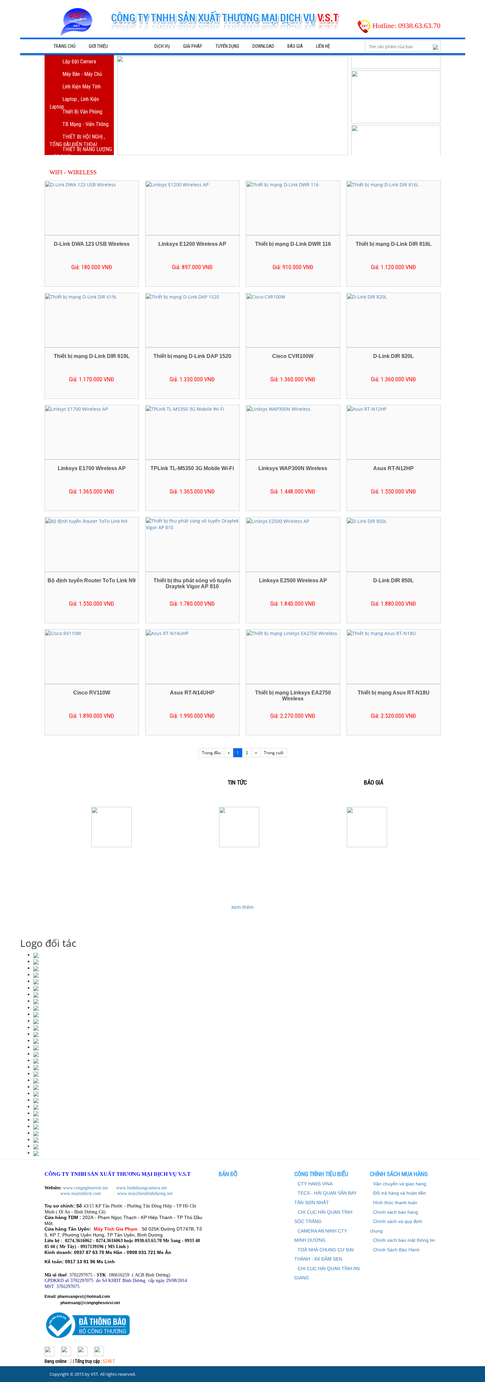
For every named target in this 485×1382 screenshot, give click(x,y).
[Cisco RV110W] (63, 633)
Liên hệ (323, 46)
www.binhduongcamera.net (142, 1187)
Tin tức (237, 782)
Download (263, 46)
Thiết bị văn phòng (82, 112)
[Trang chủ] (78, 24)
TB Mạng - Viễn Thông (85, 124)
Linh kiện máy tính (81, 86)
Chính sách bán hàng (395, 1212)
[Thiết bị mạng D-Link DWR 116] (282, 184)
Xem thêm (242, 907)
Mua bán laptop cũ (366, 857)
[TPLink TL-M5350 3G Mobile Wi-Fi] (185, 408)
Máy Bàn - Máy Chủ (82, 74)
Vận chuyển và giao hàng (399, 1183)
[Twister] (82, 1350)
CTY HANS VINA (315, 1183)
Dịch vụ (162, 46)
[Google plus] (66, 1350)
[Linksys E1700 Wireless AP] (76, 408)
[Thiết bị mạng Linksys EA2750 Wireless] (291, 633)
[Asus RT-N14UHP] (167, 633)
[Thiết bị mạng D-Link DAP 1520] (182, 296)
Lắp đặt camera (79, 61)
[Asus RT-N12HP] (366, 408)
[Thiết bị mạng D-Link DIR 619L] (81, 296)
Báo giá (295, 46)
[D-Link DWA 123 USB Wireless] (80, 184)
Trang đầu (211, 752)
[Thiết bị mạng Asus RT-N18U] (381, 633)
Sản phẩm (131, 46)
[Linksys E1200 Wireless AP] (177, 184)
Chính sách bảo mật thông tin (404, 1240)
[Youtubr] (99, 1350)
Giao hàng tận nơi (239, 857)
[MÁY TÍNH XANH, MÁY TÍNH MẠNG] (36, 975)
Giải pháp (192, 46)
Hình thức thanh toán (395, 1202)
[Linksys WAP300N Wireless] (278, 408)
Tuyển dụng (227, 46)
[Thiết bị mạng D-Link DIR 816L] (383, 184)
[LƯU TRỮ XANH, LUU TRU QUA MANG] (36, 961)
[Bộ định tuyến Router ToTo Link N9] (86, 521)
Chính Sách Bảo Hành (396, 1249)
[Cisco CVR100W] (265, 296)
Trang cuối (273, 752)
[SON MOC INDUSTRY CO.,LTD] (36, 955)
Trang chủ (64, 46)
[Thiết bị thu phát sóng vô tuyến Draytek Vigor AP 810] (192, 524)
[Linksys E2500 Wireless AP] (277, 521)
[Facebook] (49, 1350)
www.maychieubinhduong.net (145, 1193)
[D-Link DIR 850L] (367, 521)
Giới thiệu (98, 46)
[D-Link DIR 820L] (367, 296)
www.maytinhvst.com (81, 1193)
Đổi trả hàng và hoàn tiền (399, 1193)
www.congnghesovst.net (85, 1187)
